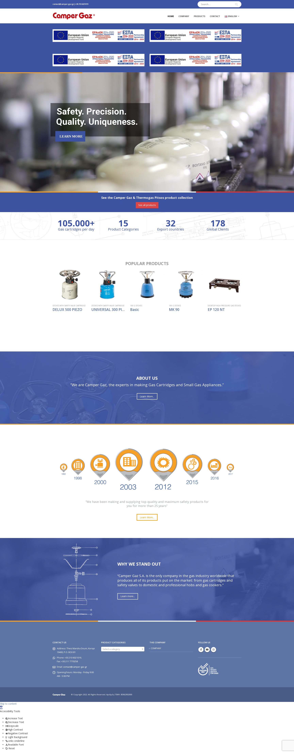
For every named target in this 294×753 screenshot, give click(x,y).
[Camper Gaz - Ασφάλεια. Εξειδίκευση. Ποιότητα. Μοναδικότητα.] (74, 15)
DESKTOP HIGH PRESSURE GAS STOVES (224, 305)
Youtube (207, 649)
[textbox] (122, 649)
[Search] (236, 4)
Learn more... (127, 596)
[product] (69, 284)
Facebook (200, 649)
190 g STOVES (136, 305)
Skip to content (8, 703)
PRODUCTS (199, 16)
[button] (1, 707)
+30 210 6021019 (81, 4)
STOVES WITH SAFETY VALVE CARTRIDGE (69, 305)
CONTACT (215, 16)
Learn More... (147, 396)
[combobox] (122, 649)
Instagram (213, 649)
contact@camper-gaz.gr (63, 4)
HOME (171, 16)
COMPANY (183, 16)
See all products (147, 205)
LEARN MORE (71, 136)
